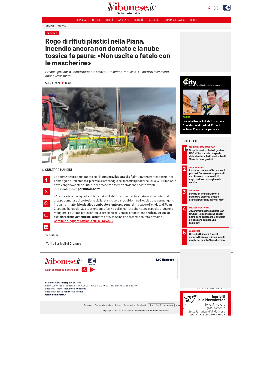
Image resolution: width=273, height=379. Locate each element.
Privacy (118, 305)
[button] (46, 179)
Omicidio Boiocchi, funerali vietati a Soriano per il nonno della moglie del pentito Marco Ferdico (207, 236)
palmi (55, 235)
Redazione (88, 305)
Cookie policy (129, 305)
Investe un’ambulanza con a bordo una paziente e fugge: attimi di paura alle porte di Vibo (206, 196)
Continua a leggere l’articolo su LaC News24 (83, 221)
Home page (49, 26)
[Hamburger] (44, 7)
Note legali (141, 305)
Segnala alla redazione (104, 305)
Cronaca (62, 26)
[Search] (209, 8)
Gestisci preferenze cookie (161, 305)
